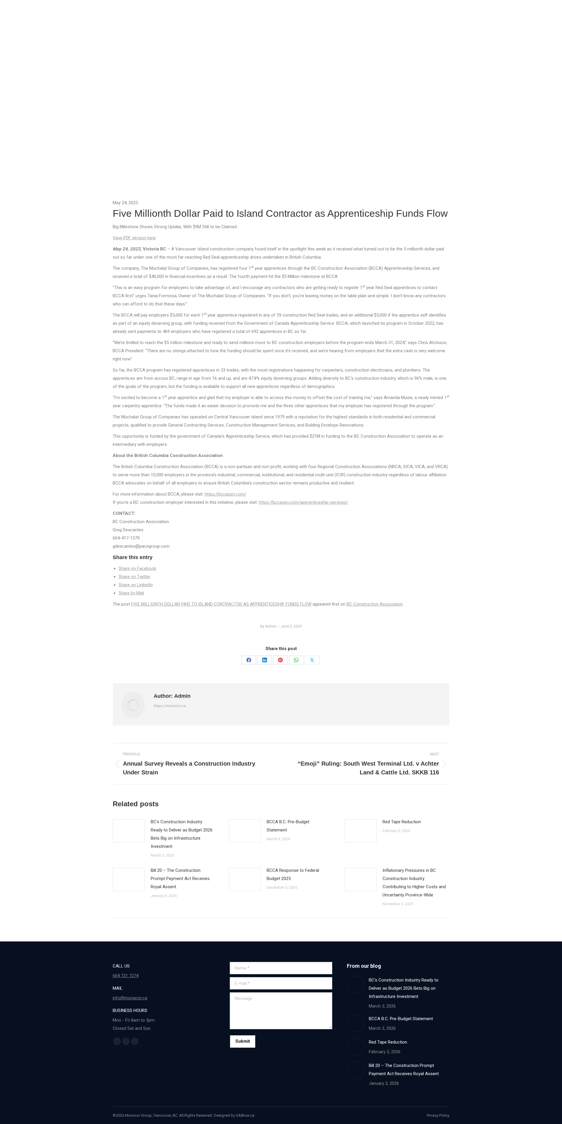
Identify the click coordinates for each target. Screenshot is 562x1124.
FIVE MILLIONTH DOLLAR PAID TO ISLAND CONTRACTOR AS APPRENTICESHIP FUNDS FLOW (221, 604)
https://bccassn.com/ (225, 494)
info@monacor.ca (130, 998)
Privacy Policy (438, 1115)
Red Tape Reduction (402, 821)
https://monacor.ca (170, 706)
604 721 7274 (125, 975)
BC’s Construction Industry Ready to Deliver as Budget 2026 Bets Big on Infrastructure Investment (182, 834)
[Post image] (129, 831)
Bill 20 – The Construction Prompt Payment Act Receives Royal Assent (180, 878)
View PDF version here (134, 237)
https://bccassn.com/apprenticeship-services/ (303, 502)
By (268, 626)
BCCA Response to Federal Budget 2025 (293, 874)
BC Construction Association (375, 604)
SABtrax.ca (245, 1115)
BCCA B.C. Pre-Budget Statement (288, 826)
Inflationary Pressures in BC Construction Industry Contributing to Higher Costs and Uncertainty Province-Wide (414, 883)
